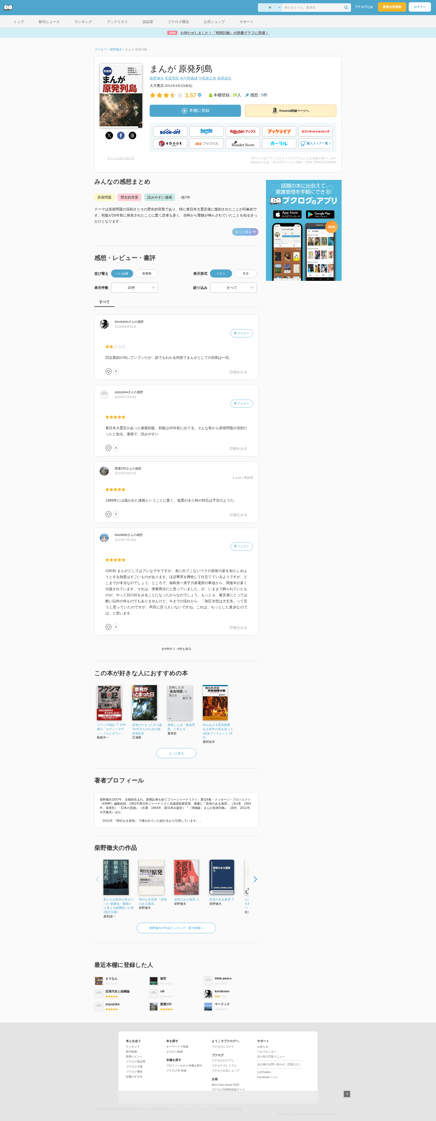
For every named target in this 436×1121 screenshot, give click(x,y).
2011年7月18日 (125, 540)
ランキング (133, 1046)
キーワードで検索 (177, 1046)
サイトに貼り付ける (120, 158)
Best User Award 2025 (225, 1084)
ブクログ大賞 (134, 1066)
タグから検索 (174, 1051)
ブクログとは (364, 7)
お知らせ (262, 1046)
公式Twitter (264, 1072)
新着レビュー (134, 1056)
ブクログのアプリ (223, 1060)
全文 (246, 273)
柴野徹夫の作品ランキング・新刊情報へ (176, 928)
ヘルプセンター (267, 1051)
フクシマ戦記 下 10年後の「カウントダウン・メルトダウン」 (111, 729)
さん (124, 321)
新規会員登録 (392, 7)
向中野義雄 (189, 78)
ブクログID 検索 (176, 1070)
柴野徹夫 (157, 78)
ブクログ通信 (134, 1071)
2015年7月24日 (125, 397)
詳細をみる (238, 372)
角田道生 (224, 78)
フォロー (242, 333)
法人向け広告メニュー (271, 1056)
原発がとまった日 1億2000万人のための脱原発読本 (147, 729)
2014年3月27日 (125, 473)
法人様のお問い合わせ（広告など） (279, 1064)
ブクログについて (223, 1046)
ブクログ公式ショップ (225, 1070)
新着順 (146, 273)
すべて (104, 302)
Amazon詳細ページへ (294, 111)
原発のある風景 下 (221, 899)
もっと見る (243, 232)
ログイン (420, 7)
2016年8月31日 (125, 327)
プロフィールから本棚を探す (184, 1065)
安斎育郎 (172, 78)
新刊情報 (131, 1051)
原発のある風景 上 (186, 899)
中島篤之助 (207, 78)
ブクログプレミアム (224, 1065)
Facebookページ (267, 1077)
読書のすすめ (134, 1076)
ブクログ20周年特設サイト (228, 1089)
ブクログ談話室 (135, 1061)
